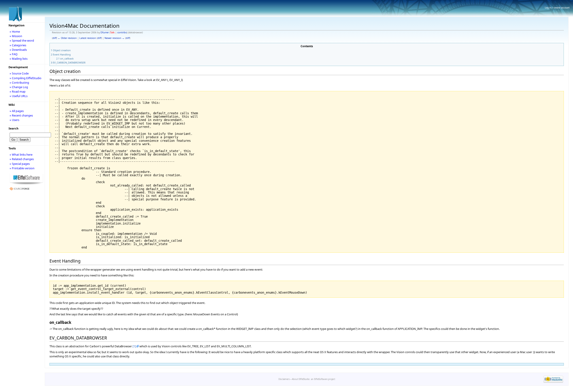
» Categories (18, 45)
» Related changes (22, 159)
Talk (112, 32)
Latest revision (87, 38)
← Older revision (67, 38)
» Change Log (19, 87)
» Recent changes (21, 115)
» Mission (16, 36)
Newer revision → (114, 38)
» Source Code (19, 73)
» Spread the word (22, 40)
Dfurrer (104, 32)
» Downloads (18, 50)
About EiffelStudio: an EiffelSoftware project (313, 379)
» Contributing (19, 83)
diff (54, 38)
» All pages (17, 111)
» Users (14, 120)
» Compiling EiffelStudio (25, 78)
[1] (134, 346)
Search (13, 128)
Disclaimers (284, 379)
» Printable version (22, 168)
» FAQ (13, 54)
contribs (122, 32)
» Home (15, 32)
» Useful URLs (19, 96)
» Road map (18, 91)
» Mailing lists (19, 59)
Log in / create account (557, 7)
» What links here (21, 155)
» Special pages (20, 164)
